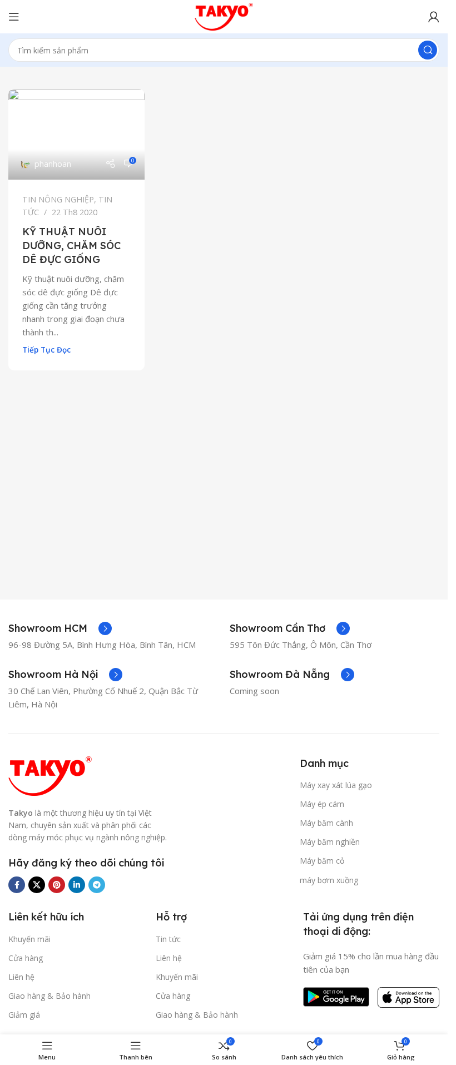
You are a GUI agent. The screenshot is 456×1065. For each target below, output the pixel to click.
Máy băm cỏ (322, 860)
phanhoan (52, 163)
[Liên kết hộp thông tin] (60, 628)
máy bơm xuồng (329, 880)
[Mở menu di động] (14, 17)
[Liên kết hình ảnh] (50, 774)
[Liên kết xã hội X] (36, 884)
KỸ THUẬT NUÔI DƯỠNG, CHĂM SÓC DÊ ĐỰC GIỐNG (71, 245)
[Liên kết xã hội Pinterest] (56, 884)
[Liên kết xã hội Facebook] (16, 884)
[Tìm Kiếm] (427, 50)
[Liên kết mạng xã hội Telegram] (96, 884)
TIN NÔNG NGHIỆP (58, 199)
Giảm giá (24, 1014)
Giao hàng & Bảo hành (49, 995)
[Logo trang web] (224, 15)
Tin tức (168, 939)
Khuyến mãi (29, 939)
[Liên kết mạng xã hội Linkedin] (76, 884)
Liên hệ (21, 977)
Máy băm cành (326, 823)
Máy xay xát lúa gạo (336, 785)
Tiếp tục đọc (46, 350)
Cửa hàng (25, 958)
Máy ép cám (322, 804)
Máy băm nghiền (330, 841)
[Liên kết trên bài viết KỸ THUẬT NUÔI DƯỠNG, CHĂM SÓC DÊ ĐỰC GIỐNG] (76, 134)
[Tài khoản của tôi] (434, 17)
